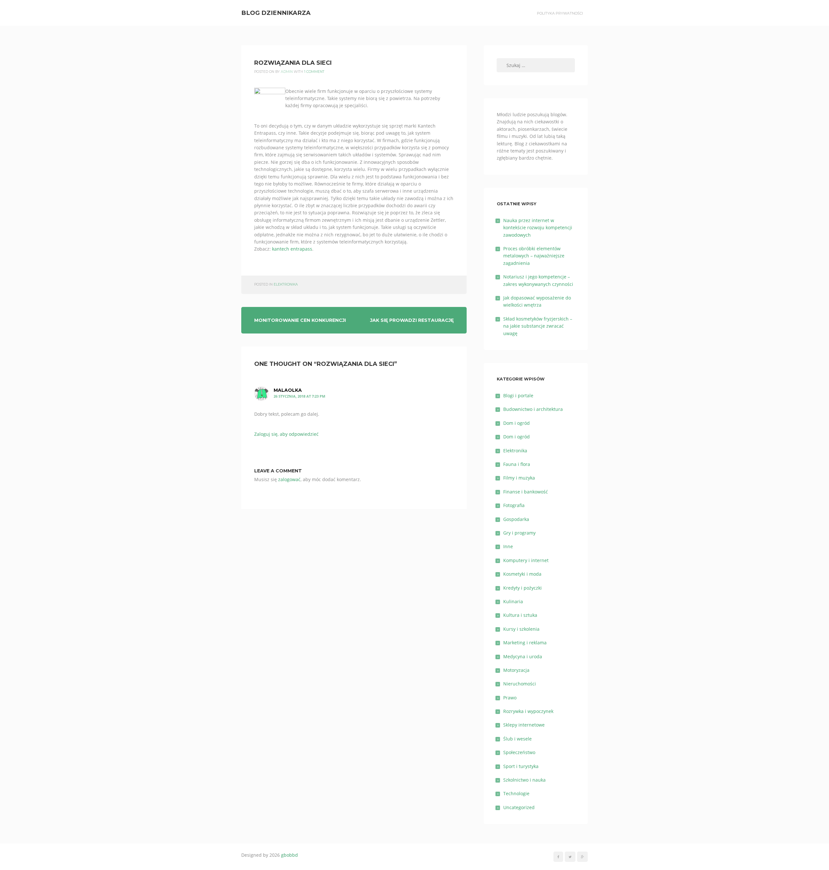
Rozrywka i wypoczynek (528, 711)
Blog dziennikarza (276, 13)
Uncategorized (519, 807)
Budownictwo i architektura (533, 409)
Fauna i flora (516, 464)
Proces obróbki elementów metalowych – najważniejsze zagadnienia (533, 255)
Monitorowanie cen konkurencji (300, 320)
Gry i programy (519, 533)
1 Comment (314, 72)
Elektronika (286, 284)
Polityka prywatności (560, 13)
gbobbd (289, 855)
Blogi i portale (518, 395)
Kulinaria (513, 601)
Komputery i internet (526, 560)
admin (287, 72)
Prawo (510, 698)
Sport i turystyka (521, 766)
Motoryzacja (516, 670)
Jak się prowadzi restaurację (412, 320)
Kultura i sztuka (520, 615)
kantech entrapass (292, 249)
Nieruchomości (519, 684)
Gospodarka (516, 519)
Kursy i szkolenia (521, 629)
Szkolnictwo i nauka (524, 780)
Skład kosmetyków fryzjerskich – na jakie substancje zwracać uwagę (537, 326)
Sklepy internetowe (524, 725)
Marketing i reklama (525, 642)
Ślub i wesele (517, 739)
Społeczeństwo (519, 752)
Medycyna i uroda (522, 656)
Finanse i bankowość (525, 492)
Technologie (516, 793)
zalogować (289, 479)
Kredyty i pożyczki (522, 588)
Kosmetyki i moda (522, 574)
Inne (508, 546)
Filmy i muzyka (519, 478)
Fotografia (514, 505)
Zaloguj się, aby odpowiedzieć (286, 434)
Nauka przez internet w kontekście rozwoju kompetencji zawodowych (537, 227)
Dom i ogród (516, 423)
